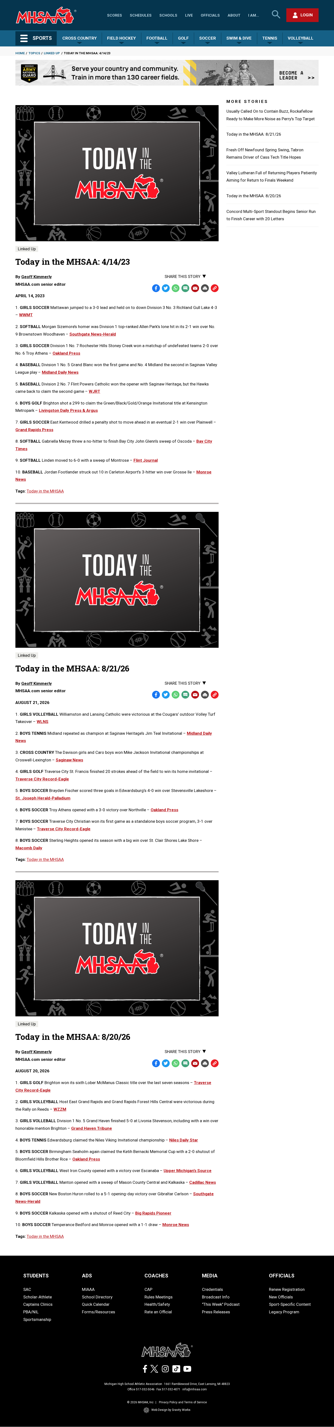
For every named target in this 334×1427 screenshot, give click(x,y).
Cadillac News (202, 1182)
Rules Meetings (159, 1297)
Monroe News (175, 1224)
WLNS (42, 721)
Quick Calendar (96, 1304)
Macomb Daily (28, 847)
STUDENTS (36, 1276)
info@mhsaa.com (194, 1389)
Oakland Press (164, 809)
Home (20, 53)
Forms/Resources (98, 1311)
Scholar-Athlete (37, 1297)
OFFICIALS (281, 1276)
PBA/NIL (31, 1311)
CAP (148, 1289)
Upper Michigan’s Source (188, 1170)
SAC (27, 1289)
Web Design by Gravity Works (170, 1410)
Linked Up (52, 53)
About (234, 15)
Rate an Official (158, 1311)
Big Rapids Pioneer (153, 1213)
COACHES (156, 1276)
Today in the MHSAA (45, 491)
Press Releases (216, 1311)
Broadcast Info (216, 1297)
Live (189, 15)
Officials (210, 15)
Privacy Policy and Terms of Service (183, 1402)
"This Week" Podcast (221, 1304)
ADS (87, 1276)
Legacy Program (284, 1311)
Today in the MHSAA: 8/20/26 (253, 195)
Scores (114, 15)
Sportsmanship (37, 1319)
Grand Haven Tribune (91, 1128)
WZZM (60, 1109)
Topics (34, 53)
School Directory (97, 1297)
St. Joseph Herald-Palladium (42, 798)
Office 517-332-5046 (141, 1389)
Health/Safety (157, 1304)
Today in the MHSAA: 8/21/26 (253, 134)
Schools (168, 15)
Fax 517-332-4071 (168, 1389)
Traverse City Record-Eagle (42, 779)
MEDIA (210, 1276)
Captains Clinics (38, 1304)
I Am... (253, 15)
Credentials (212, 1289)
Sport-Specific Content (290, 1304)
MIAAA (88, 1289)
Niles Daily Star (183, 1140)
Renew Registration (287, 1289)
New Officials (281, 1297)
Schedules (141, 15)
